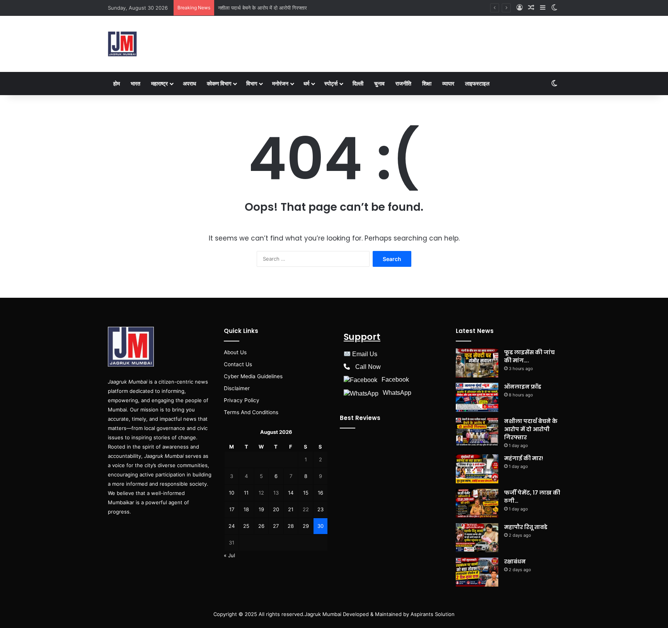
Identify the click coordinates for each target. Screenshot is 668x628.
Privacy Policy (241, 400)
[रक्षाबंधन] (477, 572)
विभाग (251, 83)
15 (305, 493)
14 (290, 493)
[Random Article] (531, 7)
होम (116, 83)
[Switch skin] (554, 7)
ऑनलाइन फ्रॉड (522, 387)
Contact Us (238, 364)
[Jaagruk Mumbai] (122, 43)
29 (306, 526)
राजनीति (403, 83)
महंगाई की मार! (523, 458)
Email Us (364, 354)
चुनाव (379, 83)
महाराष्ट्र (159, 83)
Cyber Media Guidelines (253, 376)
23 (320, 509)
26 (261, 526)
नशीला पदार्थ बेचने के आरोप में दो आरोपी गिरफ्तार (262, 8)
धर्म (306, 83)
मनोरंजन (280, 83)
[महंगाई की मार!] (477, 468)
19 (261, 509)
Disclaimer (237, 388)
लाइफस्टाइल (477, 83)
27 (276, 526)
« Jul (229, 555)
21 (290, 509)
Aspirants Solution (432, 614)
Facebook (395, 379)
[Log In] (519, 7)
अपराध (189, 83)
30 (320, 526)
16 (320, 493)
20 (276, 509)
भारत (135, 83)
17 (231, 509)
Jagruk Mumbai (323, 614)
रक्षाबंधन (515, 561)
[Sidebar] (543, 7)
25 (246, 526)
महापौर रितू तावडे (525, 527)
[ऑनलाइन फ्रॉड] (477, 397)
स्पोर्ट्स (330, 83)
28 (291, 526)
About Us (235, 352)
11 (246, 493)
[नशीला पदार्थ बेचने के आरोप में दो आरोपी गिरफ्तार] (477, 431)
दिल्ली (358, 83)
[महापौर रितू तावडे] (477, 537)
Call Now (368, 366)
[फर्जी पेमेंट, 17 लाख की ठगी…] (477, 503)
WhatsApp (397, 392)
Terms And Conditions (251, 412)
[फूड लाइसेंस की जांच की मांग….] (477, 362)
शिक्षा (426, 83)
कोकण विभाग (219, 83)
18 (246, 509)
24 (231, 526)
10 (231, 493)
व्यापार (448, 83)
